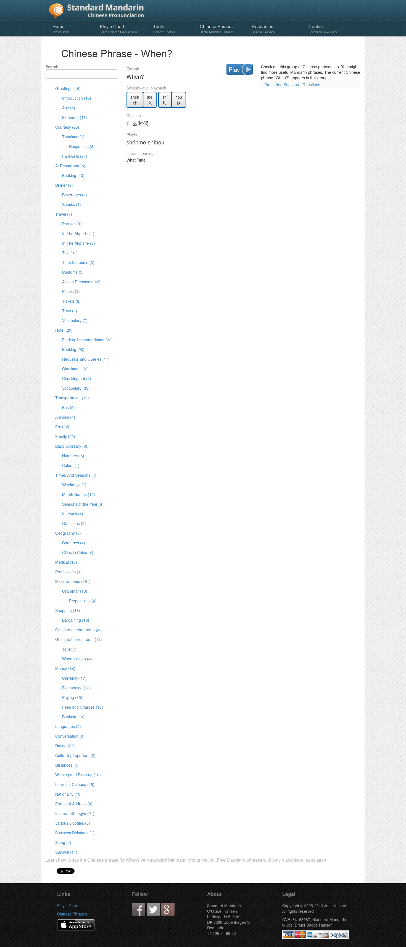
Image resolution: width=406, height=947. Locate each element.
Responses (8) (82, 146)
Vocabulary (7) (75, 320)
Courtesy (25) (67, 127)
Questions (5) (74, 523)
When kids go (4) (77, 658)
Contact (323, 28)
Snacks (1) (71, 204)
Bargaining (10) (75, 620)
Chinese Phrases (217, 28)
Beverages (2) (74, 194)
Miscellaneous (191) (73, 581)
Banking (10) (73, 716)
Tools (164, 28)
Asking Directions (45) (81, 281)
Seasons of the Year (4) (83, 504)
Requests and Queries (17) (86, 359)
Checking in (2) (75, 368)
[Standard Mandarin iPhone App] (75, 924)
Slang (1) (63, 842)
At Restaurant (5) (70, 165)
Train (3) (69, 310)
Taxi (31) (70, 252)
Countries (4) (73, 542)
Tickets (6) (71, 301)
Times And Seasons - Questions (292, 84)
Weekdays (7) (74, 484)
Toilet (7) (70, 649)
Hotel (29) (64, 330)
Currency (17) (74, 678)
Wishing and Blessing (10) (78, 774)
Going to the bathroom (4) (78, 629)
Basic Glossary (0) (71, 446)
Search (52, 66)
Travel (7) (63, 214)
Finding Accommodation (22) (87, 339)
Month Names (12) (78, 494)
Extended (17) (74, 117)
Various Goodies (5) (72, 823)
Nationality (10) (68, 794)
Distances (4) (66, 765)
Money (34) (65, 668)
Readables (263, 28)
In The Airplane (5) (78, 243)
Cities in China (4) (77, 552)
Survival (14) (66, 852)
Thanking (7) (73, 136)
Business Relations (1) (74, 832)
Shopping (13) (67, 610)
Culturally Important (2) (75, 755)
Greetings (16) (68, 88)
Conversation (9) (70, 736)
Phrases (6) (72, 223)
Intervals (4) (72, 513)
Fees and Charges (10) (82, 707)
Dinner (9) (64, 185)
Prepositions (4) (83, 600)
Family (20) (65, 436)
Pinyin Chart (119, 28)
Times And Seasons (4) (75, 475)
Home (61, 28)
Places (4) (71, 291)
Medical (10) (66, 562)
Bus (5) (68, 407)
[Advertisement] (243, 182)
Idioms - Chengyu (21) (74, 813)
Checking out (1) (76, 378)
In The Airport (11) (78, 233)
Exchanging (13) (76, 687)
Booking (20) (73, 349)
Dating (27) (65, 745)
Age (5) (68, 107)
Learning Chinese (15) (74, 784)
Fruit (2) (62, 426)
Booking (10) (73, 175)
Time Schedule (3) (78, 262)
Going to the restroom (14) (78, 639)
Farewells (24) (74, 156)
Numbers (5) (73, 455)
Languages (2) (68, 726)
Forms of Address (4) (74, 803)
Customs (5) (73, 272)
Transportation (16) (72, 397)
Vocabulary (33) (76, 388)
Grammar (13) (74, 591)
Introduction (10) (76, 98)
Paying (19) (72, 697)
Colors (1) (71, 465)
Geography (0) (68, 533)
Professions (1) (68, 571)
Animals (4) (65, 417)
